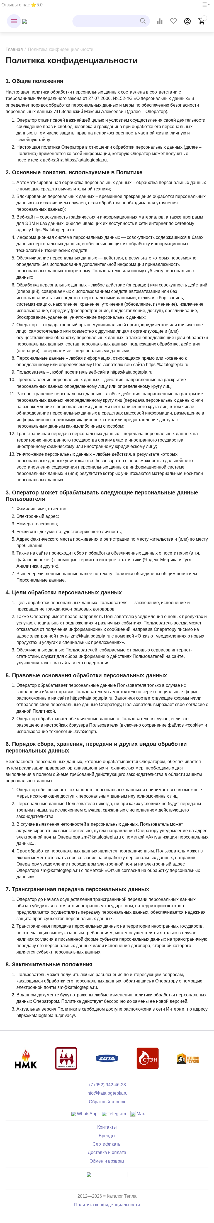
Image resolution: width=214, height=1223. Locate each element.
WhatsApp (87, 1113)
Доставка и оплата (107, 1152)
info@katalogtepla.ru (106, 1093)
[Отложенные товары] (173, 21)
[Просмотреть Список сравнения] (160, 21)
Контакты (106, 1127)
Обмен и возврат (107, 1161)
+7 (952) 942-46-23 (107, 1084)
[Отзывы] (107, 1178)
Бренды (107, 1135)
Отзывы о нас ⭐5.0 (22, 5)
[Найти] (144, 21)
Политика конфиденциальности (107, 1204)
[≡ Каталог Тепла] (24, 21)
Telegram (116, 1113)
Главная (14, 49)
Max (140, 1113)
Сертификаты (107, 1144)
